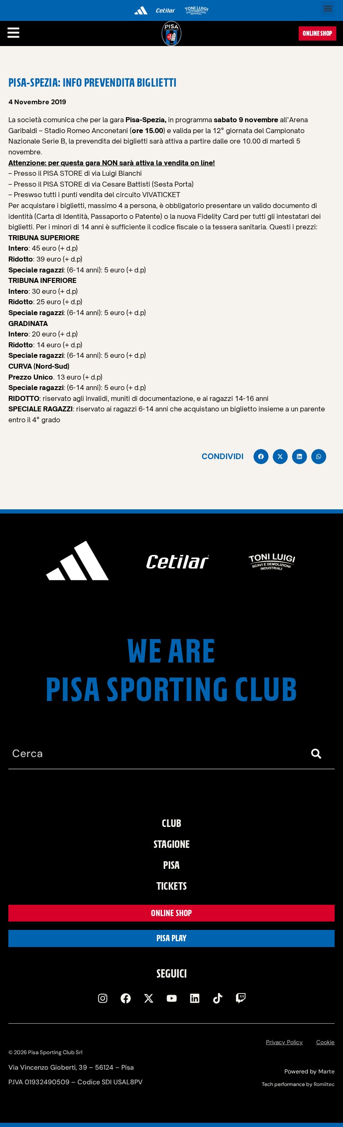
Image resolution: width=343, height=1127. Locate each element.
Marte (326, 1071)
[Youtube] (171, 998)
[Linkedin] (194, 998)
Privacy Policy (284, 1042)
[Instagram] (102, 998)
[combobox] (154, 754)
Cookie (325, 1042)
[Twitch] (240, 998)
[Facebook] (125, 998)
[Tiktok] (217, 998)
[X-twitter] (148, 998)
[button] (328, 8)
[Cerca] (318, 754)
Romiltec (324, 1084)
